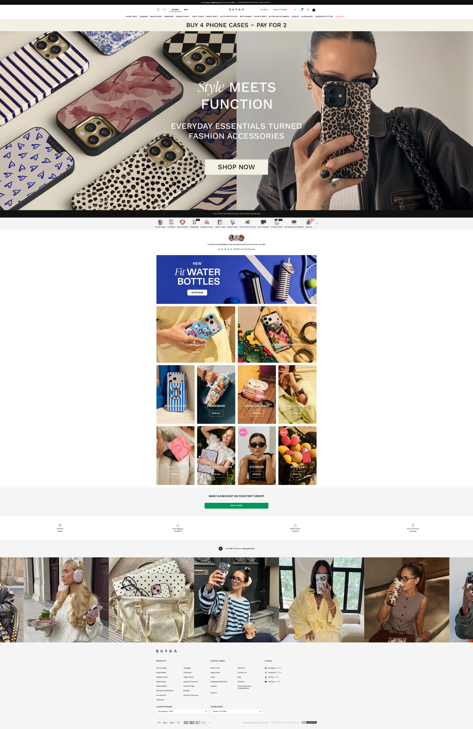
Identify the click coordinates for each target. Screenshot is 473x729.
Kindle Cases (212, 16)
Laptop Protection (228, 16)
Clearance (340, 16)
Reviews (241, 682)
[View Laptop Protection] (248, 222)
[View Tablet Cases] (220, 222)
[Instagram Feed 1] (236, 599)
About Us (241, 668)
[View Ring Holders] (182, 222)
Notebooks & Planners (279, 16)
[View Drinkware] (194, 222)
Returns (214, 693)
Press (213, 677)
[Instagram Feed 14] (151, 599)
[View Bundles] (309, 222)
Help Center (215, 672)
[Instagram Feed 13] (66, 599)
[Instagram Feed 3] (406, 599)
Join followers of (239, 548)
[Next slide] (314, 223)
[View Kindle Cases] (232, 222)
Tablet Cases (198, 16)
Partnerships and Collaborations (244, 687)
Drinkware (168, 16)
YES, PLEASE (236, 506)
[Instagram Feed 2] (321, 599)
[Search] (165, 10)
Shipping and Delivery (219, 682)
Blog (239, 677)
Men (186, 10)
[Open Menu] (158, 10)
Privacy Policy (263, 722)
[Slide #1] (240, 205)
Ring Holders (156, 16)
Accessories (307, 16)
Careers (214, 686)
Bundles (295, 16)
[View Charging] (171, 222)
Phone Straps (260, 16)
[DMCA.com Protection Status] (309, 722)
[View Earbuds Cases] (206, 222)
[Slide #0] (232, 205)
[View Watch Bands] (263, 222)
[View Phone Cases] (160, 222)
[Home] (236, 10)
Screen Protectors (324, 16)
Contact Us (242, 672)
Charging (144, 16)
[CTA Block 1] (236, 279)
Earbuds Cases (182, 16)
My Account (215, 668)
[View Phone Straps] (277, 222)
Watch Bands (246, 16)
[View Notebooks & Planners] (294, 222)
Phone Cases (131, 16)
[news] (301, 10)
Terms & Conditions (249, 722)
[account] (308, 10)
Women (175, 10)
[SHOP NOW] (236, 114)
